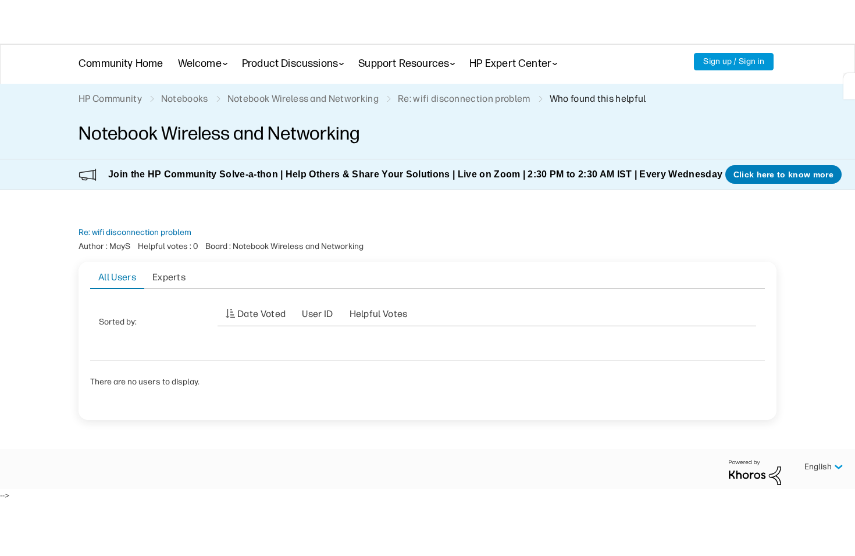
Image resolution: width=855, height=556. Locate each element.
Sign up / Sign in (733, 61)
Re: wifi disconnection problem (135, 232)
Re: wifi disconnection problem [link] (464, 98)
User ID (317, 313)
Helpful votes (379, 313)
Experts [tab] (169, 277)
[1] (849, 86)
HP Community (110, 98)
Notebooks (184, 98)
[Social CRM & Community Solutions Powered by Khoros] (755, 472)
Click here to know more (783, 174)
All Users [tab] (117, 277)
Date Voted (261, 313)
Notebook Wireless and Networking (303, 98)
